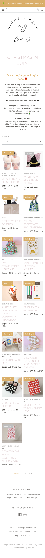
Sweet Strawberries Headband (10, 266)
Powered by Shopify (25, 547)
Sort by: (5, 136)
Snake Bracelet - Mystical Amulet (33, 266)
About (27, 532)
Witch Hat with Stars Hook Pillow (33, 179)
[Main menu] (3, 9)
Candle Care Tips (15, 532)
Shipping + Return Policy (26, 528)
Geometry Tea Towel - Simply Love (33, 408)
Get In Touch (26, 536)
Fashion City (7, 399)
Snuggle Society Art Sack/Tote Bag (33, 224)
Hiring (16, 536)
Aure (4, 218)
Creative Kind (7, 304)
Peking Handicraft (31, 173)
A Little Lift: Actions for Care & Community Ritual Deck (9, 313)
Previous (15, 473)
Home (11, 528)
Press (35, 532)
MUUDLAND (28, 354)
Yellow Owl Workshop (33, 218)
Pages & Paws (8, 260)
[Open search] (7, 9)
